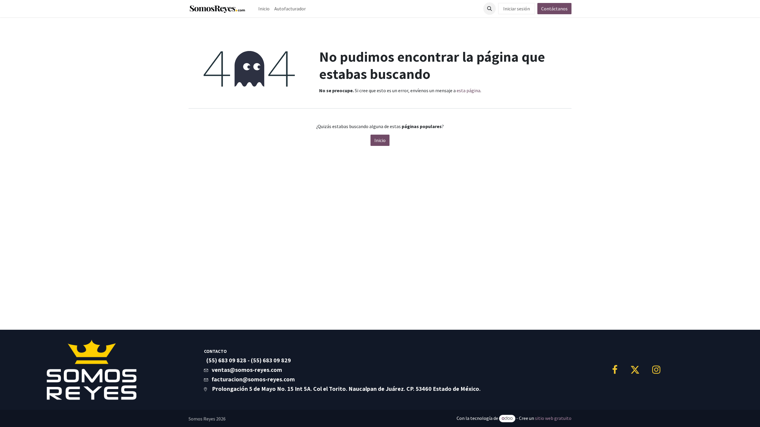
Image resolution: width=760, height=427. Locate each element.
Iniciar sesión (516, 9)
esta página (468, 90)
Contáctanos (554, 9)
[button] (489, 8)
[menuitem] (264, 9)
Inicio (380, 140)
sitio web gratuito (553, 418)
